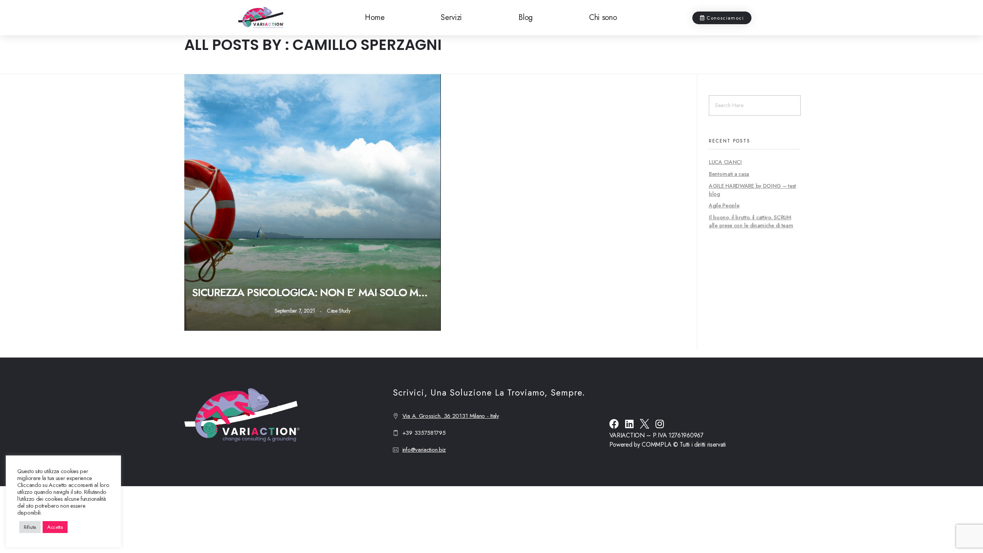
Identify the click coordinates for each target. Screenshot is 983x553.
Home (374, 17)
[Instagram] (660, 424)
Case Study (339, 311)
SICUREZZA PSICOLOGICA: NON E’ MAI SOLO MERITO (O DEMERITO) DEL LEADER (312, 292)
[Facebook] (614, 424)
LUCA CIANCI (725, 162)
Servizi (451, 17)
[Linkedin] (629, 424)
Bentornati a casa (729, 174)
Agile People (724, 205)
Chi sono (603, 17)
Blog (525, 17)
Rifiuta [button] (30, 527)
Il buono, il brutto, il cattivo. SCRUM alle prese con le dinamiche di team (751, 221)
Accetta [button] (55, 527)
